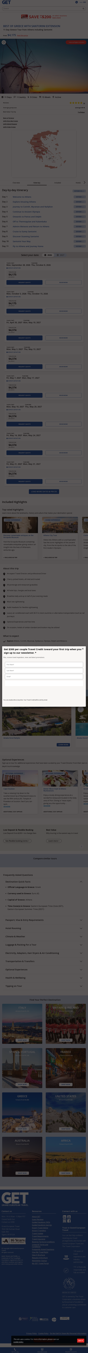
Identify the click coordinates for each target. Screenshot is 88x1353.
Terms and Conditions (10, 704)
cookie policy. (18, 1342)
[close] (83, 649)
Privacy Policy (25, 704)
